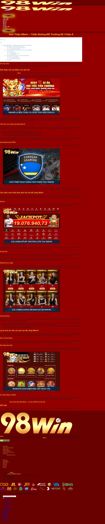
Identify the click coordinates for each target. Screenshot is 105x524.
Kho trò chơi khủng (14, 56)
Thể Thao (5, 18)
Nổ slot (11, 51)
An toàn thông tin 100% (15, 58)
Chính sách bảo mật (8, 447)
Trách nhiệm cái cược (8, 452)
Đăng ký (5, 460)
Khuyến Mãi (6, 26)
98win (11, 472)
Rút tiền (5, 464)
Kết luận (9, 60)
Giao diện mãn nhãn (15, 57)
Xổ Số (4, 25)
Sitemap (5, 453)
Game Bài (5, 19)
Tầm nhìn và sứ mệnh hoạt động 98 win (18, 47)
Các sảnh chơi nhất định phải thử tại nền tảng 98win (19, 50)
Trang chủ (6, 6)
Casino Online (7, 16)
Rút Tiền (8, 13)
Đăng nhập (5, 461)
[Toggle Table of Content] (1, 43)
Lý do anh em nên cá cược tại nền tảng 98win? (18, 55)
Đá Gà (4, 22)
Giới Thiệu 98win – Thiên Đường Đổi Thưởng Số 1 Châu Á (18, 45)
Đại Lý (7, 8)
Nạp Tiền (8, 12)
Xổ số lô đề (13, 52)
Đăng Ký (8, 9)
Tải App (8, 508)
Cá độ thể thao (14, 54)
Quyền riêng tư (7, 450)
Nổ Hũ (4, 23)
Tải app (5, 466)
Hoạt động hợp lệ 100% (15, 48)
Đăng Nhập (8, 11)
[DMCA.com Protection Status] (5, 441)
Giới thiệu (5, 446)
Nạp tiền (5, 463)
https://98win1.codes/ (14, 474)
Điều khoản (6, 449)
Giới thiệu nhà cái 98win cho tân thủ (15, 46)
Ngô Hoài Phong (11, 455)
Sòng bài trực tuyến (15, 53)
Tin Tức (5, 28)
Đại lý (4, 467)
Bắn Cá (5, 21)
